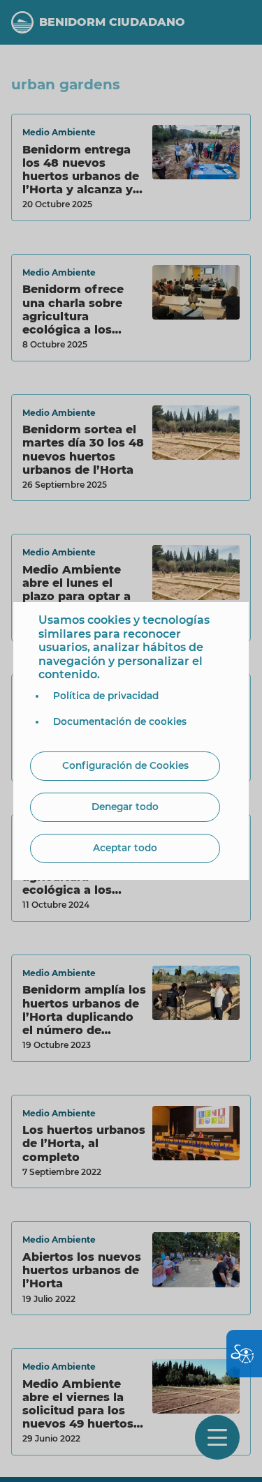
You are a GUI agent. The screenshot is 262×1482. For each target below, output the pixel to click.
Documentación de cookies (120, 721)
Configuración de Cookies (125, 765)
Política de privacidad (106, 695)
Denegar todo (125, 806)
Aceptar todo (125, 847)
